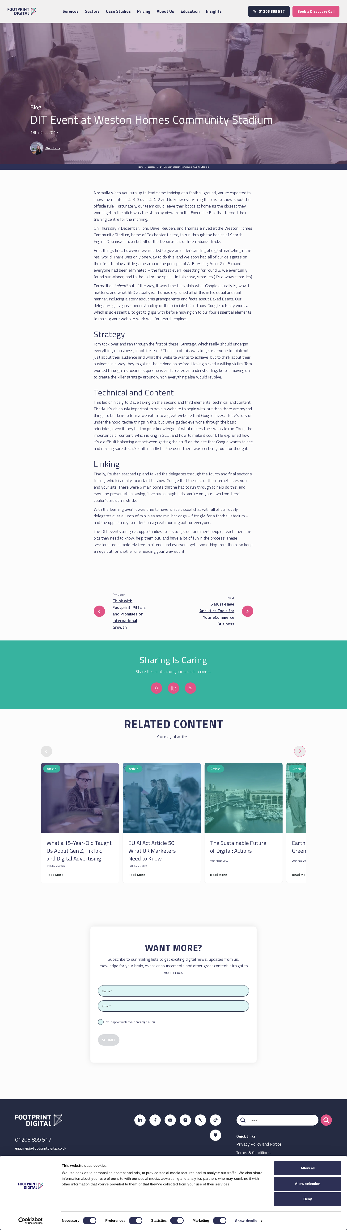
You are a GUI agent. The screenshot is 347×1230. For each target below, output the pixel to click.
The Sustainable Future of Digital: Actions (238, 847)
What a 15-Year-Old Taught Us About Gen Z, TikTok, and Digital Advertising (79, 851)
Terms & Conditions (253, 1152)
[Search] (326, 1120)
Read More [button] (55, 874)
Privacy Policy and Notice (258, 1144)
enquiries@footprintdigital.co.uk (40, 1148)
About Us (165, 11)
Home (140, 167)
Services (71, 11)
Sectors (92, 11)
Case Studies (118, 11)
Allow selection (308, 1184)
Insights (214, 11)
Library (151, 167)
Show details (246, 1221)
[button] (99, 611)
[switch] (135, 1220)
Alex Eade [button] (52, 147)
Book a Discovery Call (315, 11)
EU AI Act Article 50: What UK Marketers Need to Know (152, 851)
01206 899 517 (33, 1139)
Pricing (143, 11)
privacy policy (144, 1021)
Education (190, 11)
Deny (307, 1199)
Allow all (307, 1168)
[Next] (299, 751)
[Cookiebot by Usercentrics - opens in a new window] (30, 1220)
